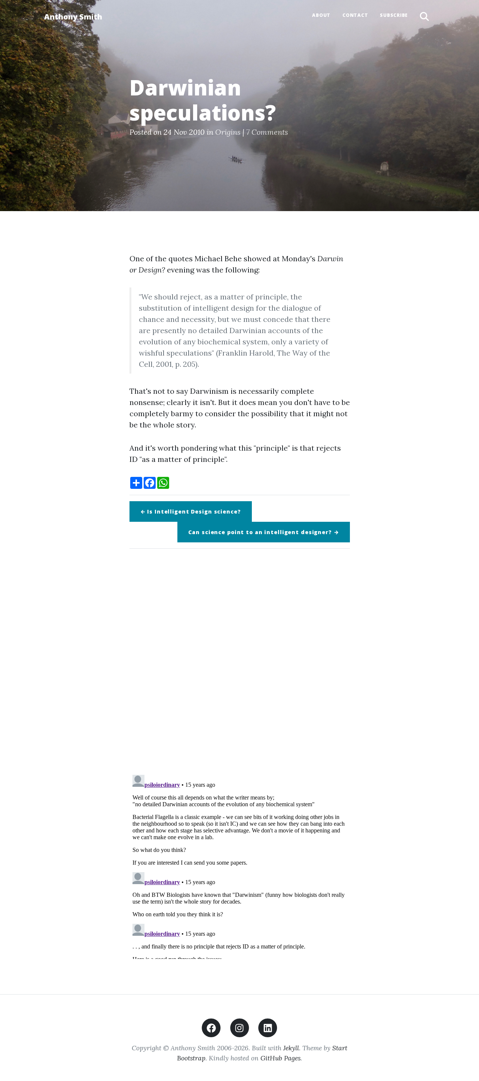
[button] (424, 17)
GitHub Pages (280, 1058)
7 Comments (267, 132)
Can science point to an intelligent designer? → (263, 532)
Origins (228, 132)
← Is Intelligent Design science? (190, 511)
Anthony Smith (73, 17)
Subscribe (394, 15)
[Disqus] (239, 659)
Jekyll (291, 1048)
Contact (355, 15)
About (321, 15)
